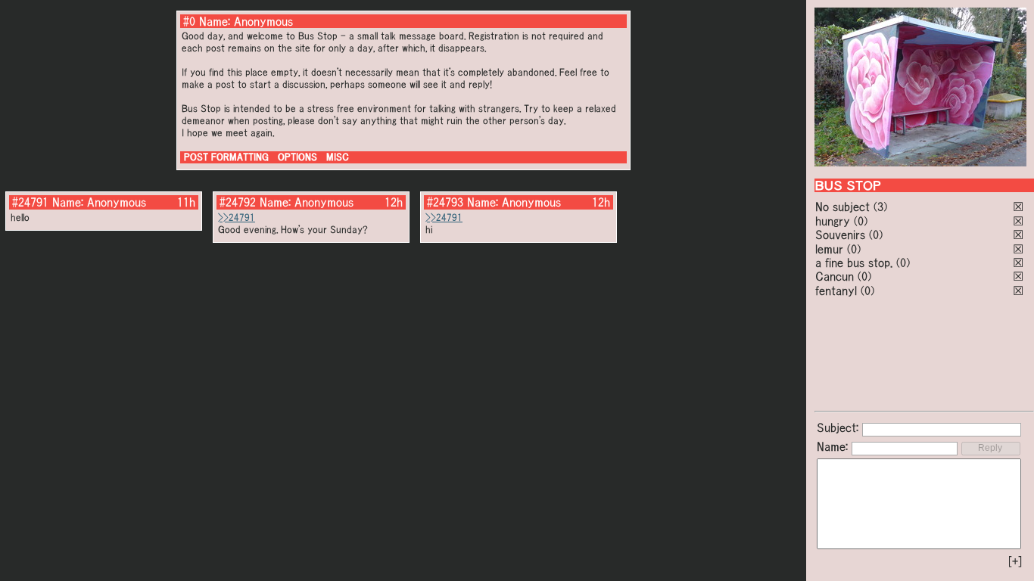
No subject (844, 206)
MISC (337, 157)
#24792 (238, 202)
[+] (1015, 561)
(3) (880, 206)
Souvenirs (840, 234)
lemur (829, 249)
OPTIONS (297, 157)
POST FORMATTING (226, 157)
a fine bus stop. (853, 262)
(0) (860, 221)
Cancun (834, 276)
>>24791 (236, 217)
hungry (832, 221)
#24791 (30, 202)
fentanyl (836, 290)
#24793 (445, 202)
